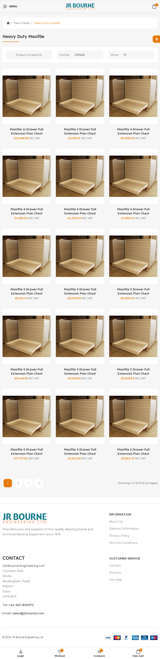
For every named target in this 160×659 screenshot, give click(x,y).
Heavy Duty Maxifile (47, 23)
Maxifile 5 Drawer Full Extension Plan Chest (27, 291)
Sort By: (64, 54)
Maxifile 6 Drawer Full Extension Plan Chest (133, 452)
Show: (115, 54)
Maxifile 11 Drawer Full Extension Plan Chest (26, 131)
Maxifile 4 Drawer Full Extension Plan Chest (133, 131)
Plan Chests (22, 23)
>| (39, 483)
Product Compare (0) (29, 54)
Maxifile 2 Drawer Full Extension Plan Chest (80, 131)
